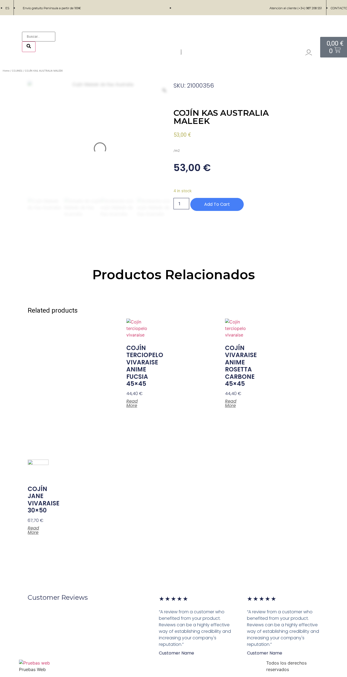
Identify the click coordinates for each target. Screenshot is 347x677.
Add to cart (217, 204)
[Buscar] (29, 46)
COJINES (17, 70)
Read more (132, 403)
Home (6, 70)
